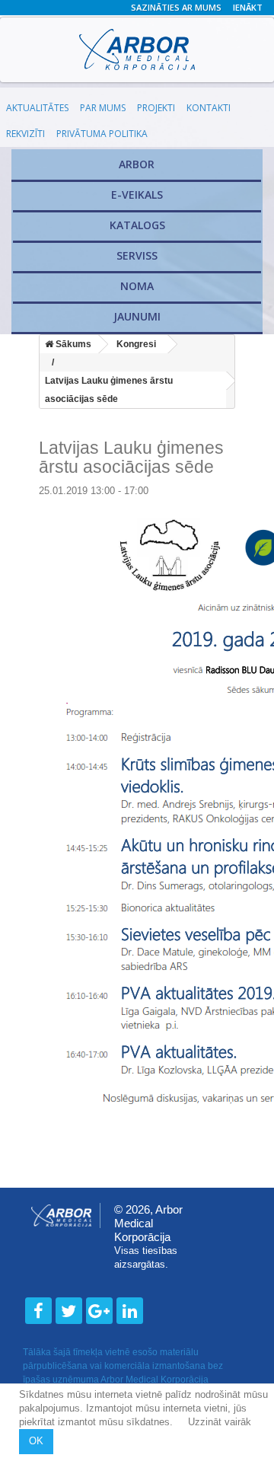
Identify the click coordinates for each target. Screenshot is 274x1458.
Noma (137, 286)
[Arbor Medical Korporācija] (137, 49)
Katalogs (137, 225)
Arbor (137, 164)
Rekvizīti (25, 133)
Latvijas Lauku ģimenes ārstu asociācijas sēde (109, 389)
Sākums (72, 344)
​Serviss (137, 255)
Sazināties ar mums (176, 7)
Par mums (103, 107)
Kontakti (208, 107)
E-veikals (137, 194)
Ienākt (248, 7)
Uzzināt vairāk (221, 1422)
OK (36, 1441)
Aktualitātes (37, 107)
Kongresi (136, 344)
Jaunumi (137, 316)
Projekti (156, 107)
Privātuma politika (102, 133)
